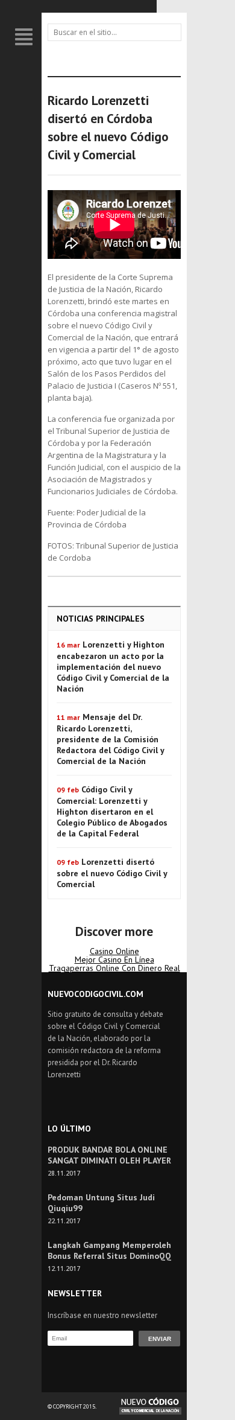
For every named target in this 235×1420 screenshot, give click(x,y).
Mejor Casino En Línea (114, 959)
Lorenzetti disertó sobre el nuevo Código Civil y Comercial (112, 873)
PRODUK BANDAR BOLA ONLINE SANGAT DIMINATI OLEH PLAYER (109, 1155)
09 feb (68, 789)
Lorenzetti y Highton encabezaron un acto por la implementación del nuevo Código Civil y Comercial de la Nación (113, 666)
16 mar (68, 644)
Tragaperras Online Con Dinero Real (114, 968)
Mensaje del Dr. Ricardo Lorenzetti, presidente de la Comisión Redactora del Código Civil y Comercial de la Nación (110, 739)
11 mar (68, 717)
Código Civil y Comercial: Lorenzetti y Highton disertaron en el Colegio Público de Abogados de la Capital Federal (112, 811)
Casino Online (114, 951)
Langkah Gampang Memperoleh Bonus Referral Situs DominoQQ (109, 1250)
